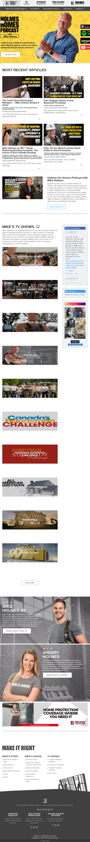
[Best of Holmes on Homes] (30, 388)
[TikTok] (52, 809)
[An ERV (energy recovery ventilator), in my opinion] (70, 333)
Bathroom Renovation (33, 768)
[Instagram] (44, 809)
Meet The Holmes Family (15, 9)
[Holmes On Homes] (30, 256)
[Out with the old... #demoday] (70, 312)
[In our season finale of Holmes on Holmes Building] (70, 323)
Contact (79, 9)
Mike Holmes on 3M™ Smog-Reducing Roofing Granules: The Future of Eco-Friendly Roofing (20, 150)
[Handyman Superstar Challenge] (30, 454)
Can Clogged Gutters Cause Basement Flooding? (59, 101)
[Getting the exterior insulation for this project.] (80, 312)
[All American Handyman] (30, 487)
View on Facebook (69, 273)
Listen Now (10, 54)
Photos (6, 777)
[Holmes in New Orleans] (30, 322)
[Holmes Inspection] (30, 289)
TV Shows (34, 9)
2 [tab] (43, 58)
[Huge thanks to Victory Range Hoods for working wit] (80, 323)
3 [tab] (46, 58)
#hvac (79, 265)
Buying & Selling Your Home (13, 108)
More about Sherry (57, 675)
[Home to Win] (30, 552)
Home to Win (53, 773)
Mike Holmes (74, 232)
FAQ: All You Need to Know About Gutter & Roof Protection (62, 149)
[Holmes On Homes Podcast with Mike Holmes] (22, 199)
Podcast (67, 9)
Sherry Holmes (8, 768)
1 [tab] (40, 58)
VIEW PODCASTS (56, 207)
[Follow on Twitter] (3, 602)
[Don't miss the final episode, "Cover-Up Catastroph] (80, 333)
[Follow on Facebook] (7, 602)
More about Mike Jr (16, 631)
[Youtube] (38, 809)
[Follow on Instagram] (10, 602)
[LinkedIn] (46, 809)
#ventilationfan (75, 263)
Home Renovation (30, 108)
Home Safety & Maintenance (54, 105)
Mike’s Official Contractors (12, 771)
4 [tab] (48, 58)
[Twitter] (49, 809)
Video (71, 271)
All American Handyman (56, 765)
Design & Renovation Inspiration (56, 153)
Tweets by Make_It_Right (74, 295)
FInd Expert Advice (51, 9)
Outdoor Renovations (21, 158)
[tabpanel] (45, 37)
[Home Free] (30, 519)
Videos (6, 774)
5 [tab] (51, 58)
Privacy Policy (45, 840)
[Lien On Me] (30, 355)
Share (76, 273)
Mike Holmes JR (9, 765)
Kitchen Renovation (32, 771)
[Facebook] (41, 809)
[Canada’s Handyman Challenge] (30, 421)
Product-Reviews (8, 109)
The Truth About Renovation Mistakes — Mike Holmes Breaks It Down (20, 102)
